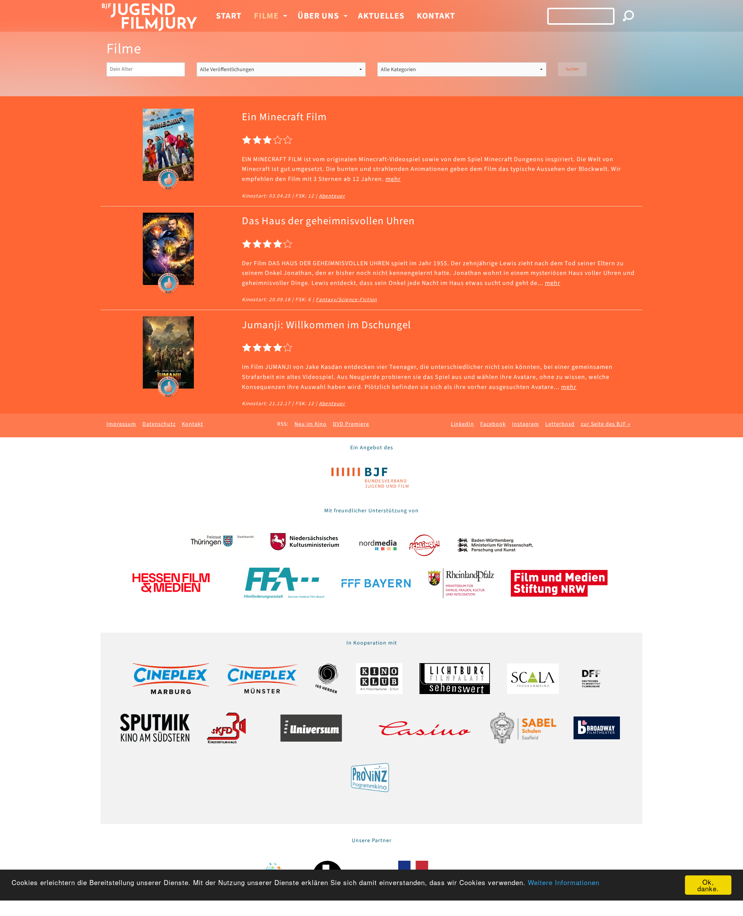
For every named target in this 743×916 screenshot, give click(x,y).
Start (228, 16)
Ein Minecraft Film (284, 117)
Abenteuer (332, 196)
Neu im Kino (310, 424)
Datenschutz (159, 424)
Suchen (572, 69)
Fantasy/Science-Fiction (346, 299)
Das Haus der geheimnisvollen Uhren (328, 221)
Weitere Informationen (563, 882)
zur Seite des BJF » (605, 424)
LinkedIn (462, 424)
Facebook (493, 424)
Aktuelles (381, 16)
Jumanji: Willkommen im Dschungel (326, 325)
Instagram (525, 424)
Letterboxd (560, 424)
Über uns (318, 16)
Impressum (121, 424)
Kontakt (436, 16)
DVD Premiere (351, 424)
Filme (266, 16)
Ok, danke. (708, 885)
